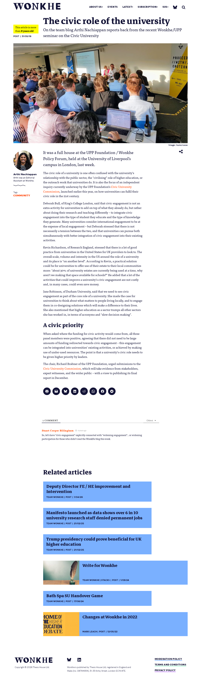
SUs (165, 6)
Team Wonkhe (55, 497)
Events (113, 6)
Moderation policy (168, 659)
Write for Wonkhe (99, 565)
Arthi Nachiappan (25, 174)
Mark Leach (89, 631)
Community (21, 195)
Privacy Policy (165, 670)
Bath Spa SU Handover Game (74, 595)
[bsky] (175, 7)
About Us (95, 6)
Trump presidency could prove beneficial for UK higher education (93, 542)
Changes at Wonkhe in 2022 (109, 617)
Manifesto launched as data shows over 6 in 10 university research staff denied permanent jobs (94, 515)
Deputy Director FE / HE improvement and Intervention (88, 489)
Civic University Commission (62, 368)
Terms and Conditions (170, 664)
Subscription (147, 6)
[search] (183, 7)
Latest (127, 6)
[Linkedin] (78, 659)
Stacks (105, 580)
